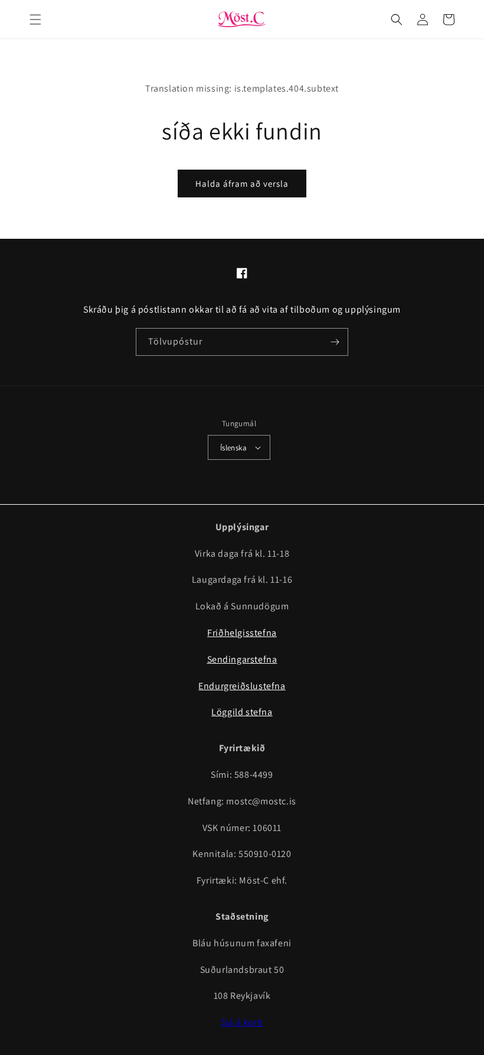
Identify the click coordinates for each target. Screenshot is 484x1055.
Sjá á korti (242, 1022)
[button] (35, 20)
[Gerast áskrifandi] (335, 342)
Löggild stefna (241, 712)
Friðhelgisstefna (242, 632)
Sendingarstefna (242, 659)
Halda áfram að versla (242, 183)
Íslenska (233, 448)
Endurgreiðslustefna (241, 686)
